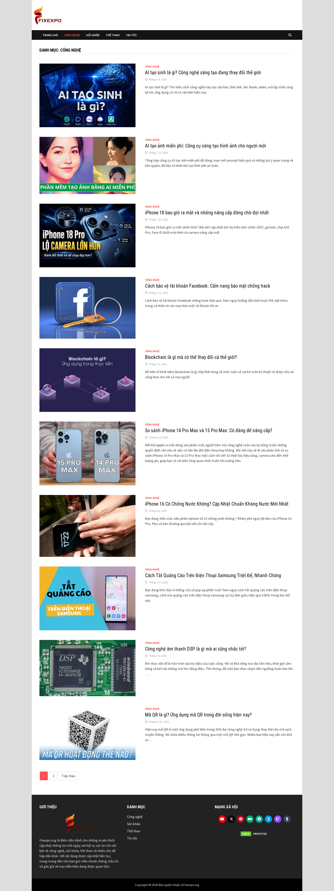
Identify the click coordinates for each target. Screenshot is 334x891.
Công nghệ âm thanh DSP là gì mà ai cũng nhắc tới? (195, 649)
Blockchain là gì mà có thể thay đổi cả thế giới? (191, 357)
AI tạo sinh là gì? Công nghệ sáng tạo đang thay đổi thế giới (203, 72)
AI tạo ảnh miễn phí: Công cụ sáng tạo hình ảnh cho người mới (205, 146)
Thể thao (113, 35)
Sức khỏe (93, 35)
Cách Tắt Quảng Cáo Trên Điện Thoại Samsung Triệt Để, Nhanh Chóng (213, 575)
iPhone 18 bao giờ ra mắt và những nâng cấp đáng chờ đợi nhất (207, 213)
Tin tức (131, 35)
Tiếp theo (68, 776)
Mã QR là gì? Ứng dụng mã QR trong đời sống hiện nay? (199, 715)
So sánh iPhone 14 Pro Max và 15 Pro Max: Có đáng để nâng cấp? (208, 430)
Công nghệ (72, 35)
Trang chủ (50, 35)
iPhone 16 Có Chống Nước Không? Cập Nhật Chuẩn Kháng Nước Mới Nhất (216, 504)
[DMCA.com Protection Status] (255, 834)
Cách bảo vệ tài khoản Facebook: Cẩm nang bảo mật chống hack (207, 286)
